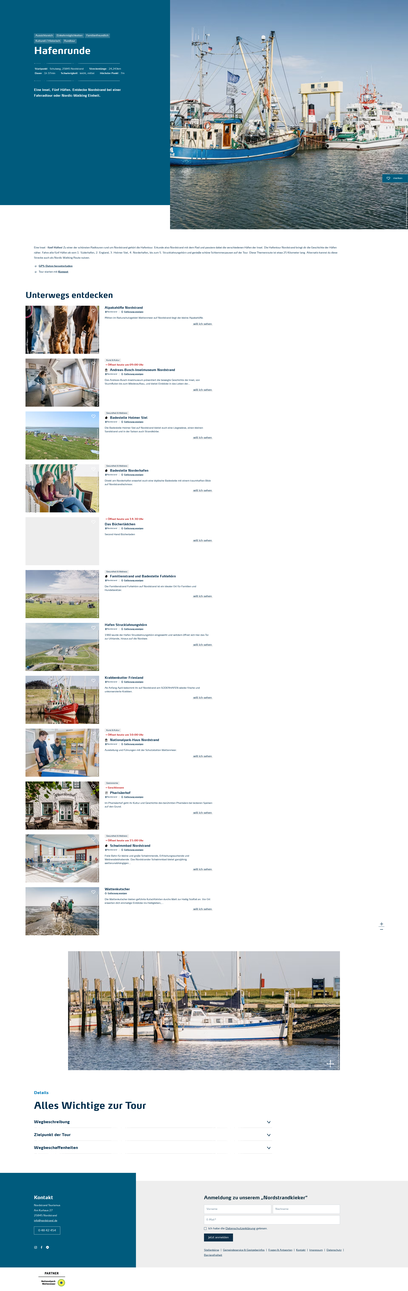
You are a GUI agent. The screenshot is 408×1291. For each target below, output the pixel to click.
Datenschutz (334, 1250)
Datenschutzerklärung (240, 1228)
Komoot (63, 272)
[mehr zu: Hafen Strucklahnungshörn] (122, 647)
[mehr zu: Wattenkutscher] (122, 911)
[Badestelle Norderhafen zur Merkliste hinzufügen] (93, 469)
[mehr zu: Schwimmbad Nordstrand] (122, 858)
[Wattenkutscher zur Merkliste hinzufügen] (93, 892)
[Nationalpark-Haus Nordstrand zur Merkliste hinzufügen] (93, 733)
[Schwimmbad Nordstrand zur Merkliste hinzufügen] (93, 839)
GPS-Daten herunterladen (56, 266)
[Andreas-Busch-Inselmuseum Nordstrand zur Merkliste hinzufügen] (93, 363)
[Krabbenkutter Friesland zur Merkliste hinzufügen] (93, 680)
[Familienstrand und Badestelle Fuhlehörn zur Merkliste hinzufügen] (93, 575)
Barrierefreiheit (213, 1255)
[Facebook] (41, 1247)
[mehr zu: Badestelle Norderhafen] (122, 488)
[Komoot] (47, 1247)
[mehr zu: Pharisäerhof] (122, 805)
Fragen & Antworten (280, 1250)
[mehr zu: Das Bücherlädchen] (122, 541)
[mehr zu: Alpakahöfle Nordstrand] (122, 330)
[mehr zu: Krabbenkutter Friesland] (122, 700)
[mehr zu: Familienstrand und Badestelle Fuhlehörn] (122, 594)
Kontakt (301, 1250)
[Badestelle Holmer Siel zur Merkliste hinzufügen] (93, 416)
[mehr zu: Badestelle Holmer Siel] (122, 435)
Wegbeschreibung (52, 1122)
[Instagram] (35, 1247)
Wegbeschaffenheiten (56, 1148)
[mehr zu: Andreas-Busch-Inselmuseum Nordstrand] (122, 383)
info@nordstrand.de (45, 1221)
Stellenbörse (211, 1250)
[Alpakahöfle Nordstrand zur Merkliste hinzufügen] (93, 310)
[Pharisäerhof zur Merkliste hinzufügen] (93, 786)
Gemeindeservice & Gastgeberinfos (244, 1250)
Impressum (316, 1250)
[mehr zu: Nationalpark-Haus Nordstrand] (122, 753)
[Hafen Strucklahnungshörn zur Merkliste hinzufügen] (93, 627)
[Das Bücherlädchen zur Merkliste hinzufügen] (93, 522)
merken (392, 179)
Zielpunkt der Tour (52, 1135)
